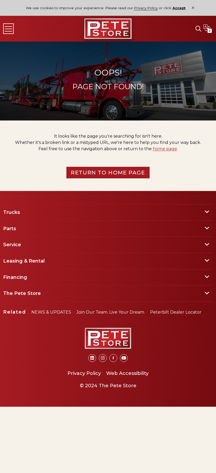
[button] (198, 28)
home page (165, 148)
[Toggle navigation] (8, 28)
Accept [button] (179, 8)
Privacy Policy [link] (146, 8)
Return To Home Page (108, 172)
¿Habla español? (207, 28)
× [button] (193, 8)
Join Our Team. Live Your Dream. (110, 312)
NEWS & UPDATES (51, 312)
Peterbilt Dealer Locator (176, 312)
